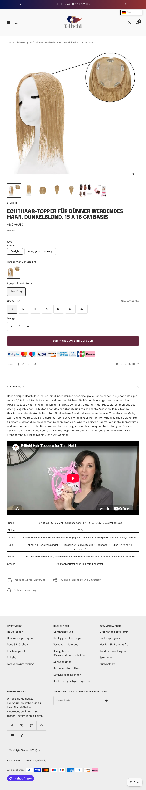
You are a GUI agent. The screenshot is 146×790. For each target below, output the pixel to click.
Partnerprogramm (111, 638)
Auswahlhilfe (107, 664)
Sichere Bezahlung (25, 590)
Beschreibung (16, 387)
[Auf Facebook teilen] (18, 364)
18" (58, 309)
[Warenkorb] (137, 22)
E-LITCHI (12, 203)
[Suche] (16, 22)
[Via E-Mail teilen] (35, 364)
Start (9, 43)
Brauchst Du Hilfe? (127, 364)
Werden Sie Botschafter (114, 644)
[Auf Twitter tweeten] (28, 364)
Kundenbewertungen (113, 651)
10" (12, 309)
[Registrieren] (106, 700)
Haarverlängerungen (20, 638)
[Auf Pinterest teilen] (23, 364)
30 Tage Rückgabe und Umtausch (80, 580)
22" (82, 309)
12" (23, 309)
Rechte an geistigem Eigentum (72, 681)
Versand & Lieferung (66, 644)
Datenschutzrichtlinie (66, 668)
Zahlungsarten (62, 662)
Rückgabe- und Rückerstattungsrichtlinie (69, 653)
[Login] (129, 22)
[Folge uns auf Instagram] (31, 725)
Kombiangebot (16, 651)
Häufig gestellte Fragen (67, 638)
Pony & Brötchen (17, 644)
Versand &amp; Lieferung (30, 580)
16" (47, 309)
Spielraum (106, 657)
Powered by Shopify (35, 761)
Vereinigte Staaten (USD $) (23, 750)
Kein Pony (16, 291)
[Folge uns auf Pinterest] (41, 725)
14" (35, 309)
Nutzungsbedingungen (67, 675)
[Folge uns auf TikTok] (22, 735)
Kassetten (116, 556)
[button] (131, 12)
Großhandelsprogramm (114, 632)
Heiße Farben (15, 632)
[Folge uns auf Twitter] (22, 725)
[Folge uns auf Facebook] (12, 725)
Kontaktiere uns (63, 632)
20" (70, 309)
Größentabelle (130, 301)
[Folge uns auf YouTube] (12, 735)
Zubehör (12, 657)
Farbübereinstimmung (20, 664)
